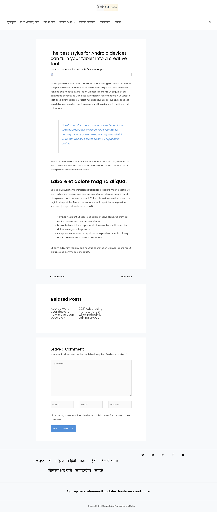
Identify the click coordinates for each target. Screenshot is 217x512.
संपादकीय (105, 22)
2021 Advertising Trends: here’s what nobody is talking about (91, 313)
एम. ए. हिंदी (49, 22)
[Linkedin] (152, 455)
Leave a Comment (61, 69)
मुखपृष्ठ (11, 22)
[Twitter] (142, 455)
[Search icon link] (210, 22)
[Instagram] (162, 455)
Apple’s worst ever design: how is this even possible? (62, 313)
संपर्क (118, 22)
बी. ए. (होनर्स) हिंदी (29, 22)
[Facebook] (173, 455)
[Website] (120, 404)
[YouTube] (183, 455)
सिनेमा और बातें (87, 22)
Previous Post (56, 276)
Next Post (128, 276)
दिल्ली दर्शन (65, 22)
